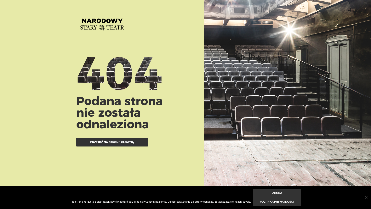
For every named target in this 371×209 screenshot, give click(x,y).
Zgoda (277, 192)
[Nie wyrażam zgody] (366, 197)
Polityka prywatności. (277, 201)
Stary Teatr (102, 23)
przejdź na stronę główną (112, 142)
